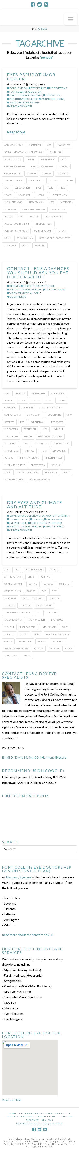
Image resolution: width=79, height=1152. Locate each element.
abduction (35, 145)
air (16, 569)
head (62, 188)
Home (13, 1113)
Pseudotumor (53, 216)
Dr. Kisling (10, 598)
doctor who (54, 415)
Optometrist (59, 451)
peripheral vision (28, 458)
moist (44, 451)
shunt (62, 231)
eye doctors (11, 429)
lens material (61, 443)
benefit (8, 400)
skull (7, 238)
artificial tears (12, 577)
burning (45, 577)
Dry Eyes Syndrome (20, 1116)
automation (57, 393)
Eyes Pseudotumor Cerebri (31, 76)
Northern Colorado (57, 634)
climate (33, 584)
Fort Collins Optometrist (25, 95)
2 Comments (18, 296)
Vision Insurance (13, 479)
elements (25, 605)
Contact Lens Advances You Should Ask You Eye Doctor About (38, 272)
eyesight (58, 429)
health (8, 195)
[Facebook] (33, 4)
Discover (32, 1120)
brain (30, 159)
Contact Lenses (12, 415)
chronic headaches (42, 166)
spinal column (25, 238)
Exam (70, 180)
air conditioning (34, 569)
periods (8, 216)
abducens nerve (13, 145)
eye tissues (57, 620)
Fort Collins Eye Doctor (25, 91)
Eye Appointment (31, 1113)
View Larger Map (11, 1100)
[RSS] (46, 4)
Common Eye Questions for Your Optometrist (39, 515)
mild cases (10, 209)
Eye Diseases (38, 88)
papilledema (58, 209)
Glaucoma (65, 1116)
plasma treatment (14, 465)
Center (35, 400)
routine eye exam (42, 231)
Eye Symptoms (58, 88)
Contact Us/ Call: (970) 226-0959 (39, 1123)
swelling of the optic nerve (55, 238)
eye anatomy (38, 422)
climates (48, 584)
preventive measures (16, 648)
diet (54, 591)
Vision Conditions (52, 98)
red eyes (54, 648)
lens (24, 443)
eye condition (22, 188)
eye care (52, 612)
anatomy (20, 393)
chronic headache (14, 166)
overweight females (33, 209)
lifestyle (29, 451)
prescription (38, 465)
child (48, 400)
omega (8, 641)
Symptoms (10, 245)
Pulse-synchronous (15, 231)
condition (27, 407)
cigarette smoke (13, 584)
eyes (38, 188)
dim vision (63, 173)
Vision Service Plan (40, 479)
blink (22, 400)
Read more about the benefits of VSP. (27, 935)
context (64, 166)
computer (10, 407)
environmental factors (17, 612)
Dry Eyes (14, 285)
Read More (16, 132)
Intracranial (36, 202)
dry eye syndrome (32, 598)
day (44, 591)
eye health (30, 429)
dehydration (34, 415)
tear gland (10, 655)
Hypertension (59, 195)
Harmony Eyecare (18, 877)
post (21, 216)
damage (46, 173)
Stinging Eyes (54, 526)
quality (38, 648)
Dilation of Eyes (58, 1113)
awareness (64, 145)
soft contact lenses (27, 472)
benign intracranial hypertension (23, 152)
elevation (55, 180)
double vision (18, 88)
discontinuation (13, 180)
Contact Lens (46, 1116)
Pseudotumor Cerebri (23, 98)
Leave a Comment (21, 106)
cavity (64, 159)
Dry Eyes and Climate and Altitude (34, 504)
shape (7, 472)
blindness (55, 152)
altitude (54, 569)
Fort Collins (11, 436)
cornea (31, 591)
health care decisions (50, 436)
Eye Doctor (57, 422)
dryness (9, 605)
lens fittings (41, 443)
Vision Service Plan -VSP (24, 102)
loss (52, 202)
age (49, 145)
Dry (69, 415)
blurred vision (12, 159)
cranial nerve (12, 173)
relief (68, 648)
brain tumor (47, 159)
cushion (31, 173)
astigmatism (38, 393)
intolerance (49, 627)
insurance (10, 443)
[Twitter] (39, 4)
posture (34, 216)
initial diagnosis (13, 202)
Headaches (52, 95)
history (41, 195)
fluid (50, 188)
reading (56, 465)
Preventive (59, 641)
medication (67, 202)
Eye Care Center (13, 620)
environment (44, 605)
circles (61, 400)
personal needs (53, 458)
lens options (11, 451)
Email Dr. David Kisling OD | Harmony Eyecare (34, 757)
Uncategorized (55, 289)
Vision (25, 245)
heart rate (24, 195)
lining (23, 634)
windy (26, 655)
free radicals (27, 627)
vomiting (40, 245)
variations (51, 472)
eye (6, 188)
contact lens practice (51, 407)
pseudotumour (43, 224)
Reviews (47, 1120)
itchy (65, 627)
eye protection (36, 620)
